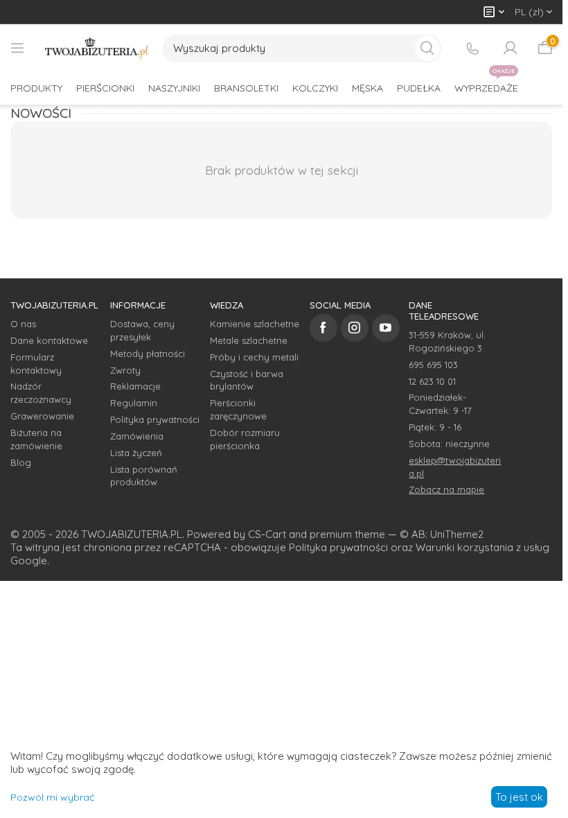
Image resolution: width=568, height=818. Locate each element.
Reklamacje (135, 386)
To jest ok (519, 796)
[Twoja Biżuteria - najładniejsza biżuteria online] (97, 48)
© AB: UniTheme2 (441, 534)
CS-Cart (267, 534)
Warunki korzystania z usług (482, 547)
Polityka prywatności (154, 419)
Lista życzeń (136, 452)
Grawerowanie (42, 415)
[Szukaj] (427, 48)
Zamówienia (136, 436)
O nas (23, 323)
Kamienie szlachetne (254, 323)
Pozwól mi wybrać (52, 797)
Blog (20, 462)
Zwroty (125, 370)
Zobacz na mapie (446, 489)
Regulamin (133, 402)
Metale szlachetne (248, 340)
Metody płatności (147, 353)
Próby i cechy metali (254, 357)
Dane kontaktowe (49, 340)
